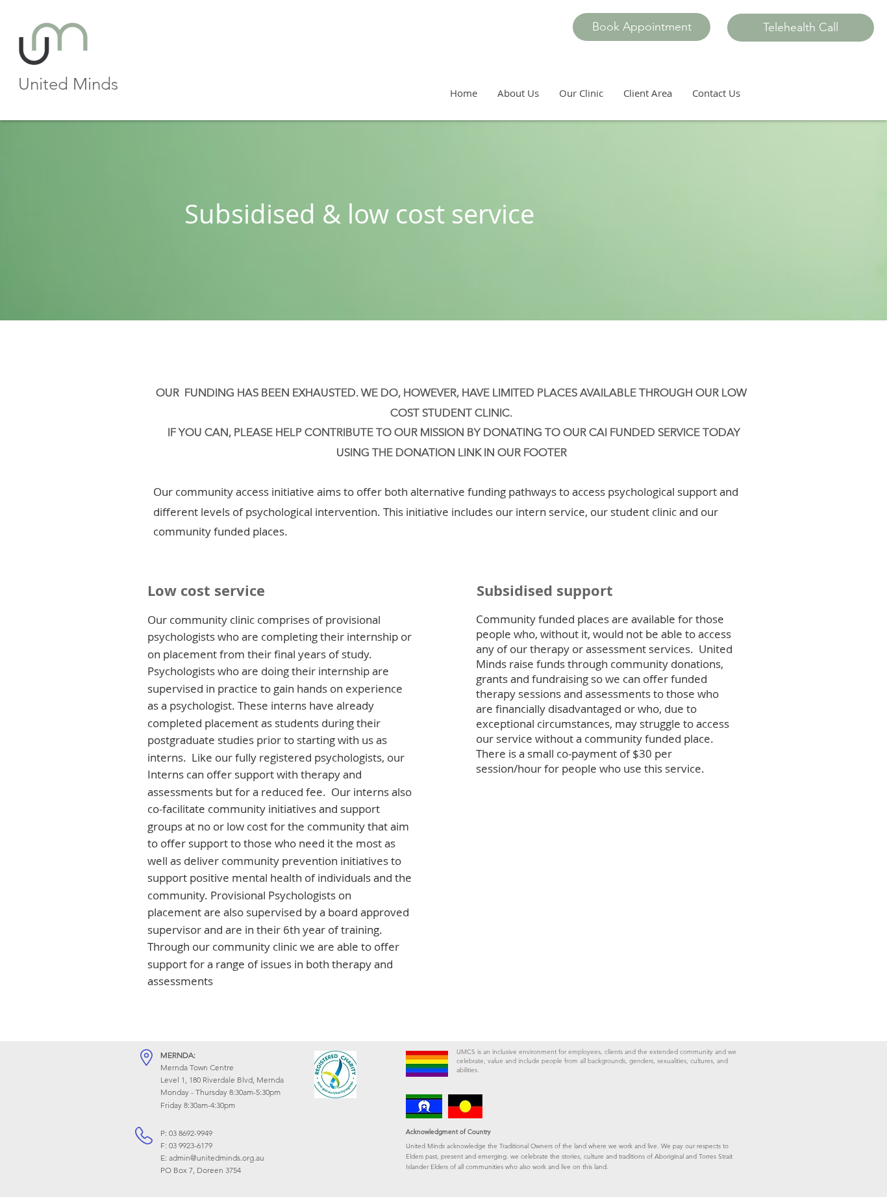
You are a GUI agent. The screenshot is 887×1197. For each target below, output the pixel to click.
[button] (641, 27)
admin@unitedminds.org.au (216, 1158)
